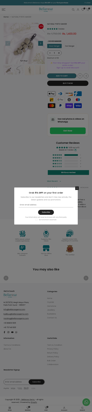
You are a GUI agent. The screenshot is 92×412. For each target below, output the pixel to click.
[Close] (77, 188)
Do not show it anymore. (48, 220)
